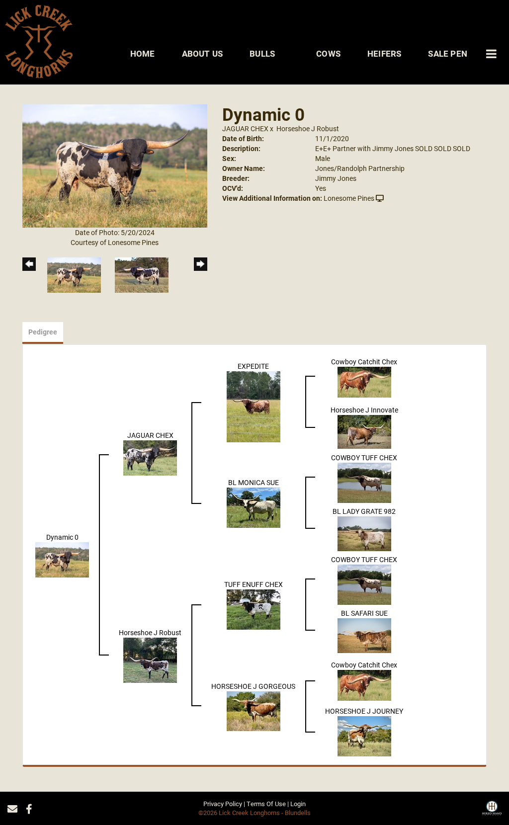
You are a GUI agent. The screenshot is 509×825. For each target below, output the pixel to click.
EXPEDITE (253, 366)
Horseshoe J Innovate (364, 409)
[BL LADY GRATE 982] (364, 532)
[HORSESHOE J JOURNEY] (364, 735)
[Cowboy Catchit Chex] (364, 381)
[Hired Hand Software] (492, 812)
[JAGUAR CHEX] (150, 457)
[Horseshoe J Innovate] (364, 430)
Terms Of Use (266, 803)
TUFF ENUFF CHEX (253, 584)
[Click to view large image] (114, 165)
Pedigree (42, 331)
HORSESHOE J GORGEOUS (253, 686)
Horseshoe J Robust (307, 128)
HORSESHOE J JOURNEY (364, 711)
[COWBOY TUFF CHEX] (364, 482)
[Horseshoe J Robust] (150, 659)
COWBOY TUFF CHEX (364, 457)
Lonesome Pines (349, 198)
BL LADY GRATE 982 (364, 511)
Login (298, 803)
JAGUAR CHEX (245, 128)
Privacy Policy (222, 803)
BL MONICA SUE (253, 482)
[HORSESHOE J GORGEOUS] (253, 710)
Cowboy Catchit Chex (364, 361)
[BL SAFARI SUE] (364, 634)
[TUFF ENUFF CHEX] (253, 608)
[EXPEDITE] (253, 406)
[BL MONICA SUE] (253, 506)
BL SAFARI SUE (364, 613)
